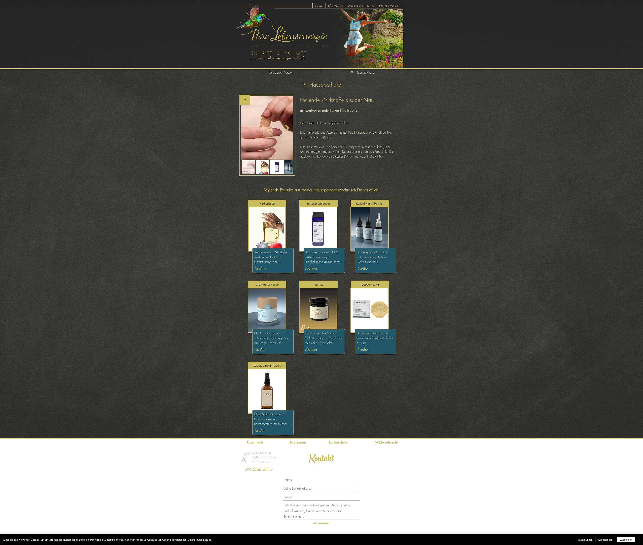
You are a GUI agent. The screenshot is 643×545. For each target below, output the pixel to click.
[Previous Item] (247, 128)
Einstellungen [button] (585, 539)
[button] (244, 100)
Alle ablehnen (605, 539)
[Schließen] (639, 539)
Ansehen (260, 268)
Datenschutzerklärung (199, 539)
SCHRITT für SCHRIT (277, 53)
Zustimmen (626, 539)
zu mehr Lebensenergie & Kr (276, 58)
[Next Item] (287, 128)
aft (303, 58)
